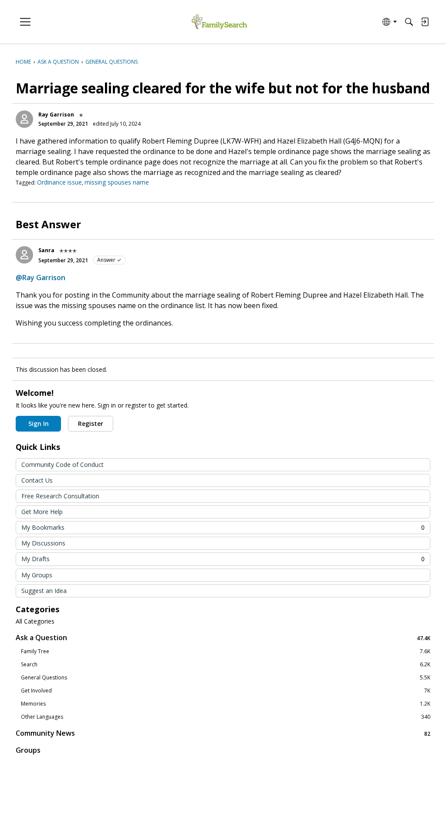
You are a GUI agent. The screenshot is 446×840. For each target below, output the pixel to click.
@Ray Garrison (40, 277)
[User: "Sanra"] (24, 255)
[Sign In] (424, 22)
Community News (223, 733)
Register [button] (90, 423)
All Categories (35, 621)
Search (225, 665)
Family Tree (225, 651)
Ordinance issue (59, 182)
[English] (219, 22)
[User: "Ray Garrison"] (24, 119)
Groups (28, 750)
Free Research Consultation (60, 496)
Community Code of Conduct (62, 464)
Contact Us (37, 480)
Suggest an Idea (44, 590)
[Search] (409, 22)
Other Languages (225, 717)
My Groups (36, 575)
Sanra (46, 250)
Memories (225, 704)
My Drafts (223, 559)
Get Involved (225, 691)
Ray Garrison (56, 114)
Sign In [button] (38, 423)
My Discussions (43, 543)
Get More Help (42, 511)
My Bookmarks (223, 527)
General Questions (225, 678)
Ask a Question (223, 637)
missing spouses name (116, 182)
